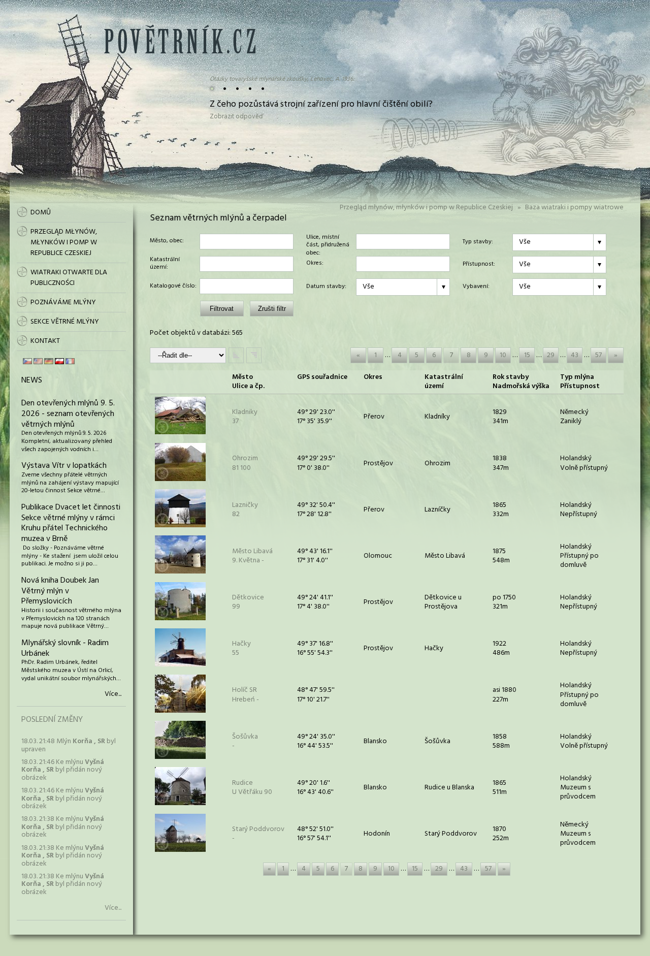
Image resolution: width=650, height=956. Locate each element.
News (31, 380)
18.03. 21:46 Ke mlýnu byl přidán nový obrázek (62, 770)
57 (598, 355)
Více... (113, 694)
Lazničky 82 (245, 509)
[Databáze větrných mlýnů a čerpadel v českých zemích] (179, 51)
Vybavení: (476, 287)
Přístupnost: (479, 265)
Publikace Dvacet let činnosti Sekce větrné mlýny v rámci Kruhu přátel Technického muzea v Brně (70, 523)
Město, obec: (167, 241)
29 (551, 355)
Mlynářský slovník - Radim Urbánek (65, 648)
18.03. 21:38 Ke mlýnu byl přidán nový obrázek (62, 827)
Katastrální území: (165, 264)
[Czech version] (27, 361)
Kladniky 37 (244, 416)
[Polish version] (59, 361)
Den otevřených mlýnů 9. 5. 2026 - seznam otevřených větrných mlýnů (68, 414)
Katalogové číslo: (173, 286)
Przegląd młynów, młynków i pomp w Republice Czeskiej (426, 207)
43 (574, 355)
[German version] (48, 361)
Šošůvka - (245, 741)
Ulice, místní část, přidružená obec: (327, 241)
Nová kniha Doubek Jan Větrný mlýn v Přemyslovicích (60, 591)
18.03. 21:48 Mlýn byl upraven (68, 745)
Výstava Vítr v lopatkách (64, 465)
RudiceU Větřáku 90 (252, 787)
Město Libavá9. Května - (252, 556)
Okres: (314, 264)
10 (503, 355)
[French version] (70, 361)
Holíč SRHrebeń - (245, 694)
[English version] (38, 361)
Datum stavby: (326, 287)
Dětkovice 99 (248, 602)
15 (527, 355)
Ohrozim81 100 (245, 463)
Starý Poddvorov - (258, 833)
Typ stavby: (478, 242)
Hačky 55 (241, 648)
